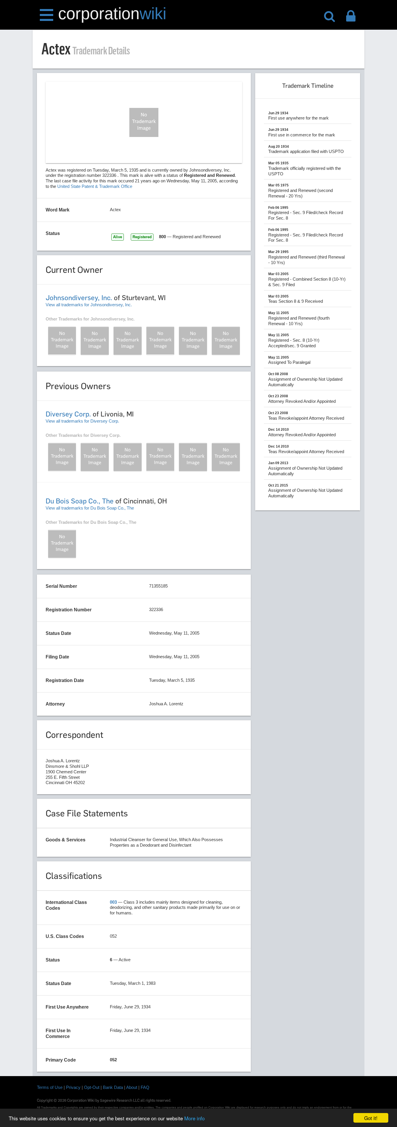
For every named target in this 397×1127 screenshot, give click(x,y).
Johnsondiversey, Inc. (79, 297)
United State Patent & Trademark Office (94, 186)
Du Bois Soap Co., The (80, 501)
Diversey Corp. (68, 414)
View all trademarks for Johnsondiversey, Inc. (89, 304)
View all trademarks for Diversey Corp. (82, 421)
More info (194, 1118)
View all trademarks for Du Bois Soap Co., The (90, 507)
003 (113, 902)
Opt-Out (91, 1087)
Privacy (73, 1087)
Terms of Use (49, 1087)
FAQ (145, 1087)
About (131, 1087)
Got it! (371, 1117)
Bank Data (113, 1087)
